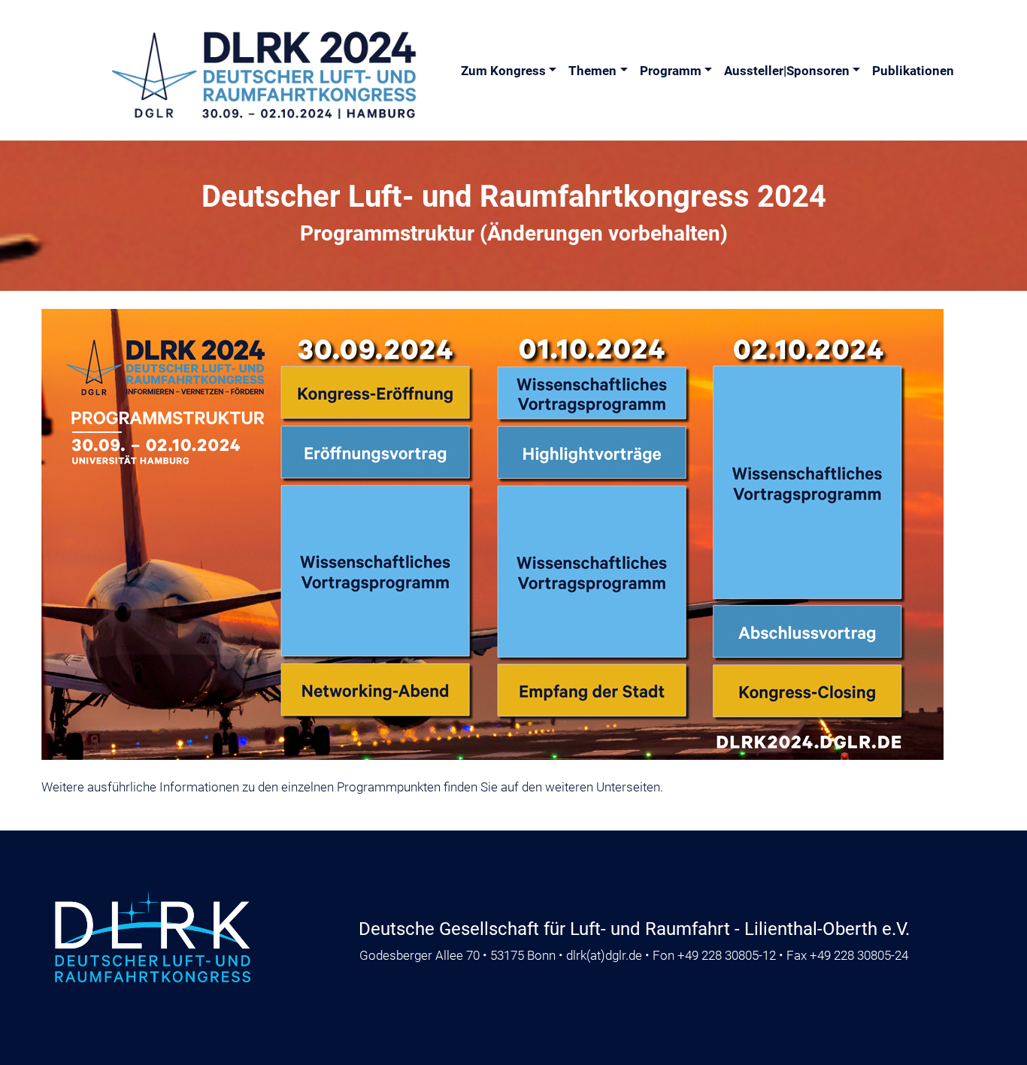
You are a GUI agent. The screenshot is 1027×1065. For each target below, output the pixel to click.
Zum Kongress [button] (503, 70)
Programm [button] (670, 70)
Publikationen (913, 70)
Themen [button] (592, 70)
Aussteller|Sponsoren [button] (787, 70)
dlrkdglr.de (604, 955)
